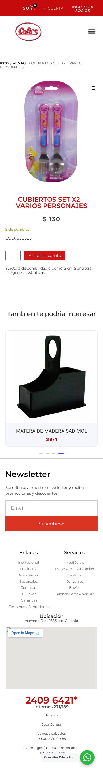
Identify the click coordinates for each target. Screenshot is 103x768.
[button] (92, 32)
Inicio (4, 63)
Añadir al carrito (45, 255)
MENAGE (20, 63)
